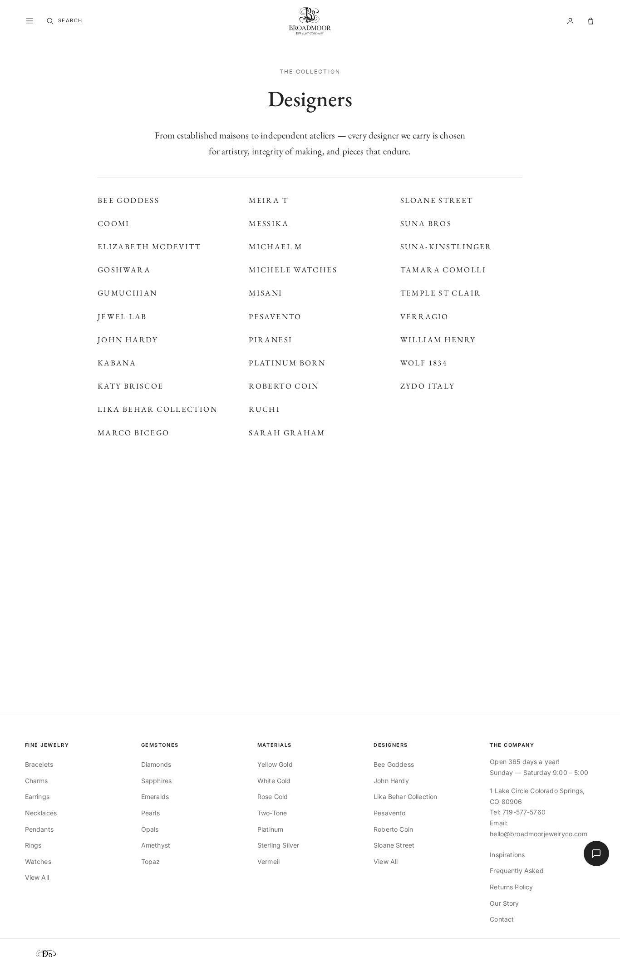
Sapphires (156, 780)
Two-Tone (272, 813)
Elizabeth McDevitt (149, 247)
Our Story (504, 903)
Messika (269, 223)
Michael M (275, 247)
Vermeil (268, 861)
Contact (502, 919)
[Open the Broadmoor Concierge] (596, 853)
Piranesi (270, 340)
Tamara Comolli (443, 270)
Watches (38, 861)
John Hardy (128, 340)
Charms (36, 780)
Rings (33, 845)
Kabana (117, 363)
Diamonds (156, 764)
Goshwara (124, 270)
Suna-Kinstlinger (446, 247)
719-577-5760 (524, 812)
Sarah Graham (287, 433)
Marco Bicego (134, 433)
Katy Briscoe (131, 386)
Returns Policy (511, 887)
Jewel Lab (122, 316)
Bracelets (39, 764)
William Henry (438, 340)
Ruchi (264, 409)
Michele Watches (293, 270)
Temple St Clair (440, 293)
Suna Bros (426, 223)
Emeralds (155, 796)
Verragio (424, 316)
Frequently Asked (517, 870)
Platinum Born (287, 363)
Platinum (270, 829)
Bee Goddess (128, 200)
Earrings (37, 796)
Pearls (150, 813)
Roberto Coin (284, 386)
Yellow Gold (275, 764)
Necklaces (41, 813)
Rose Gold (272, 796)
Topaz (150, 861)
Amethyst (155, 845)
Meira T (268, 200)
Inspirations (507, 854)
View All (37, 877)
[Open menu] (29, 20)
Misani (265, 293)
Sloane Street (436, 200)
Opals (150, 829)
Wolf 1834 (423, 363)
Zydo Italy (427, 386)
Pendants (39, 829)
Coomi (114, 223)
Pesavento (275, 316)
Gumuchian (127, 293)
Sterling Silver (278, 845)
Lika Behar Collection (157, 409)
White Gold (274, 780)
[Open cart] (590, 21)
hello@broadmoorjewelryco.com (538, 834)
